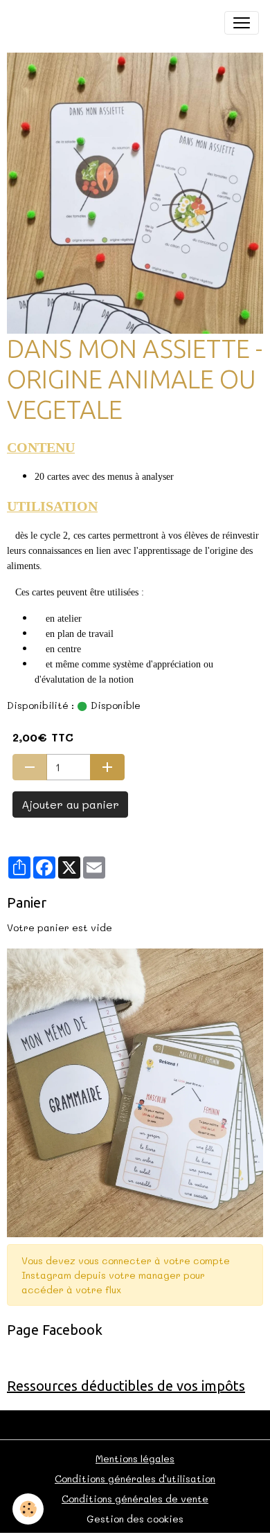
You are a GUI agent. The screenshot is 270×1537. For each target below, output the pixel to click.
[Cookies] (28, 1509)
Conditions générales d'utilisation (135, 1478)
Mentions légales (135, 1458)
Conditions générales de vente (135, 1498)
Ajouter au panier (70, 804)
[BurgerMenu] (241, 23)
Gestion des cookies (135, 1518)
